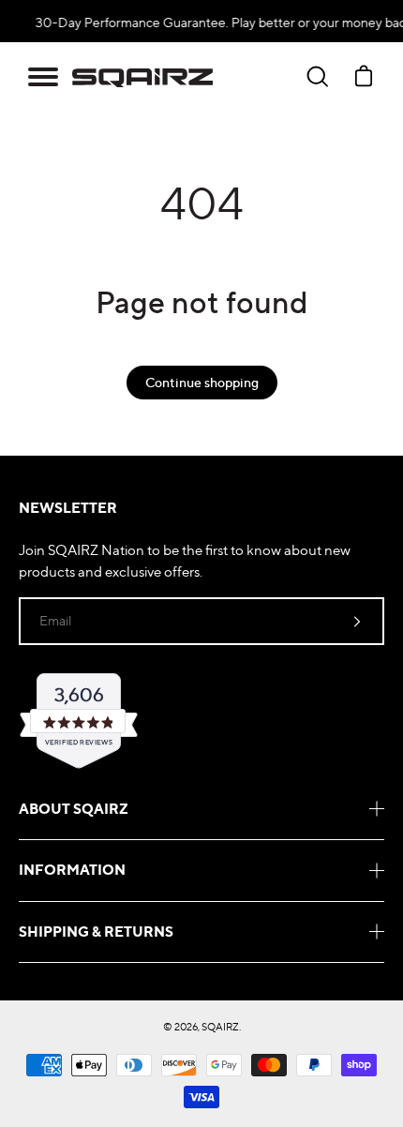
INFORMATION (72, 870)
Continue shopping (202, 382)
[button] (43, 77)
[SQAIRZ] (142, 77)
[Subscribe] (357, 620)
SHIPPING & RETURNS (96, 931)
